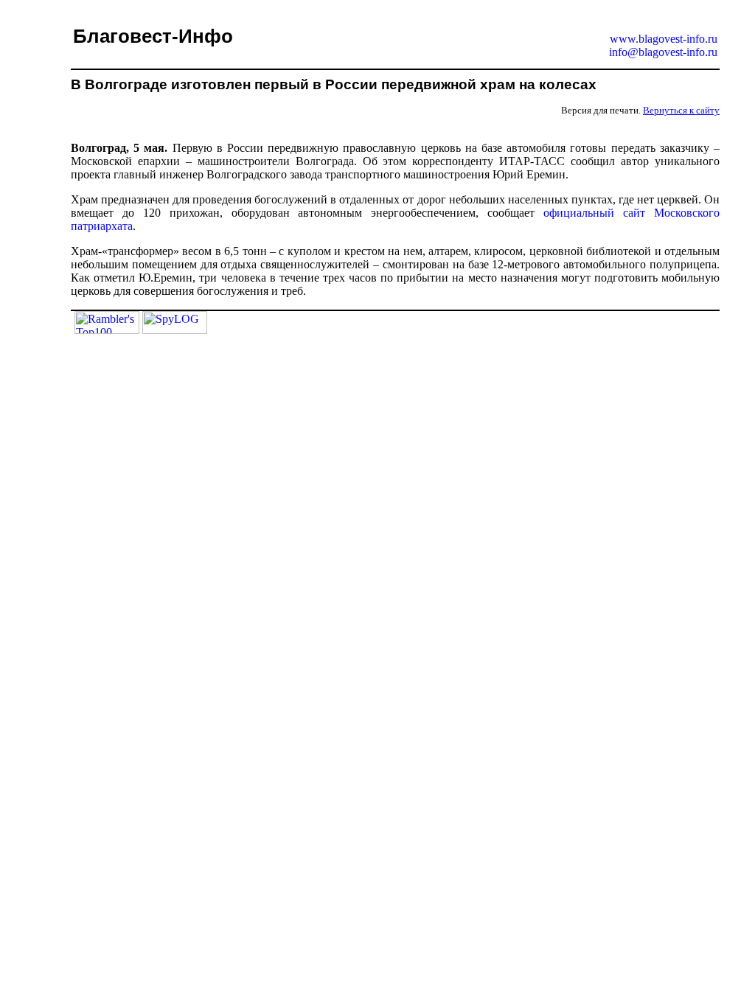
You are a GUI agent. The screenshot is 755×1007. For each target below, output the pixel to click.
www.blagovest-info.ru (663, 38)
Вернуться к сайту (681, 110)
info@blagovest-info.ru (663, 52)
